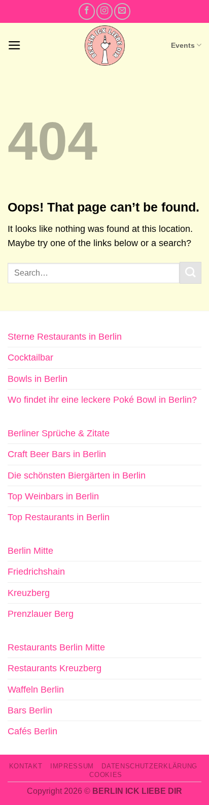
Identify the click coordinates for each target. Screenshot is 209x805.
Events (183, 45)
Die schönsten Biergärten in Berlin (77, 475)
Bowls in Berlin (37, 379)
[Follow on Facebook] (87, 11)
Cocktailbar (30, 357)
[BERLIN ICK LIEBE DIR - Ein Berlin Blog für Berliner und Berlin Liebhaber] (105, 45)
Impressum (72, 766)
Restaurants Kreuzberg (54, 668)
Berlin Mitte (30, 551)
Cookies (105, 775)
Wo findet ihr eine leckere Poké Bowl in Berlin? (102, 400)
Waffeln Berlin (36, 689)
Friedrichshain (36, 572)
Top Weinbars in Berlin (53, 496)
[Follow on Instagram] (104, 11)
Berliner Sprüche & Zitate (59, 433)
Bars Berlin (30, 710)
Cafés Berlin (32, 731)
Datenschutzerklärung (149, 766)
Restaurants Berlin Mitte (56, 647)
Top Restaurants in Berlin (59, 517)
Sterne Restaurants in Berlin (65, 337)
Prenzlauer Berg (41, 614)
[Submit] (190, 273)
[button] (14, 45)
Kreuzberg (29, 593)
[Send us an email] (122, 11)
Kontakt (26, 766)
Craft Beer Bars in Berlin (57, 454)
